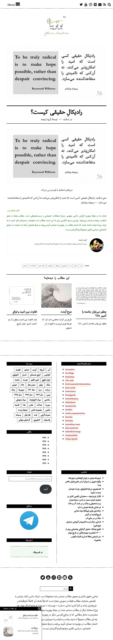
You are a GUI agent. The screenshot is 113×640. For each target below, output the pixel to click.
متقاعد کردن (42, 266)
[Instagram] (90, 4)
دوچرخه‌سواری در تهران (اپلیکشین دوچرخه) (84, 478)
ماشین (47, 410)
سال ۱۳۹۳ (39, 395)
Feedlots (68, 410)
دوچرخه (21, 390)
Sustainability (71, 435)
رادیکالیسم (50, 266)
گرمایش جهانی (24, 420)
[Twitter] (81, 4)
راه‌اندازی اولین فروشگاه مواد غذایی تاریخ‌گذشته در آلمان (87, 512)
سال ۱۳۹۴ (28, 395)
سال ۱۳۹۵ (18, 395)
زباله (13, 390)
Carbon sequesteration (75, 413)
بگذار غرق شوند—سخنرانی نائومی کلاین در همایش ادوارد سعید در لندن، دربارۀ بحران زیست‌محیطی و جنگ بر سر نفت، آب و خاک (84, 500)
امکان (75, 266)
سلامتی (47, 400)
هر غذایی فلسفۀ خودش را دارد (89, 507)
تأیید (46, 489)
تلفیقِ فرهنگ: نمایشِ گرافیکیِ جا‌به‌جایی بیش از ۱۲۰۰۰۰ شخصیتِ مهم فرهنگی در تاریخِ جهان (83, 531)
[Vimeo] (95, 4)
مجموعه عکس (36, 410)
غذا (24, 405)
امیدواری (64, 266)
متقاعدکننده (33, 266)
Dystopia (69, 421)
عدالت (39, 405)
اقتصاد (18, 370)
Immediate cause (72, 424)
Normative (70, 369)
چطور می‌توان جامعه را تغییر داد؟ (94, 313)
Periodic (68, 417)
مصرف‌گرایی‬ (45, 415)
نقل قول (27, 415)
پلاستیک (47, 420)
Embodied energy (73, 431)
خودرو (14, 385)
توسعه (25, 380)
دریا (40, 390)
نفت (35, 415)
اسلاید (66, 119)
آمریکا (42, 370)
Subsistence (70, 402)
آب (49, 370)
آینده (81, 266)
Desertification (71, 399)
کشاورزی (36, 420)
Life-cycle (69, 380)
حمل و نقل (31, 385)
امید (70, 266)
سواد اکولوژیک (35, 400)
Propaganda (70, 395)
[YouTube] (86, 4)
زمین (48, 395)
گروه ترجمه (46, 119)
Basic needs (70, 388)
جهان (41, 385)
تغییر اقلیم (35, 380)
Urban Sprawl (71, 439)
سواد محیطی (21, 400)
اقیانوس (47, 375)
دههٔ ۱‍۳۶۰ (31, 390)
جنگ (48, 385)
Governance (70, 391)
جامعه (17, 380)
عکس (31, 405)
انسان (24, 375)
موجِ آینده (66, 311)
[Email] (100, 4)
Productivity (70, 406)
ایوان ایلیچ (46, 380)
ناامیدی (25, 266)
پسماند (18, 415)
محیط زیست (23, 410)
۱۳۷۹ (44, 438)
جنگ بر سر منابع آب (93, 518)
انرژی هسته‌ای (35, 375)
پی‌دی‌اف (45, 190)
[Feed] (104, 4)
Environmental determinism (78, 384)
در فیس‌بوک (29, 540)
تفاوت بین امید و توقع (25, 311)
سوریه (47, 405)
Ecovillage (69, 373)
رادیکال (57, 266)
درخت (47, 390)
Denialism (69, 377)
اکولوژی (16, 375)
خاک (22, 385)
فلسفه (17, 405)
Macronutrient (71, 428)
